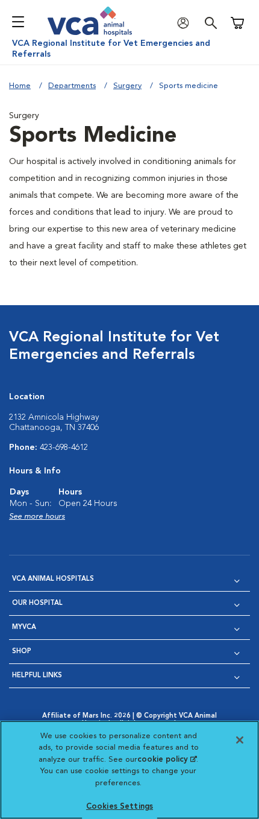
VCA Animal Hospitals (53, 579)
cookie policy (166, 760)
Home (20, 86)
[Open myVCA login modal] (186, 23)
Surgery (127, 86)
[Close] (239, 740)
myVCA (24, 627)
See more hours (37, 516)
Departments (72, 86)
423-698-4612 (64, 447)
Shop (21, 651)
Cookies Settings (119, 807)
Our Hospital (37, 603)
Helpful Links (37, 675)
